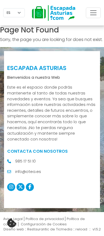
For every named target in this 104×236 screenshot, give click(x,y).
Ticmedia (64, 229)
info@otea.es (28, 171)
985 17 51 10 (25, 161)
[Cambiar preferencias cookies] (11, 223)
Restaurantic (38, 229)
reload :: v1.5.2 (88, 229)
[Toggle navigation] (93, 12)
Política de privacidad (45, 219)
